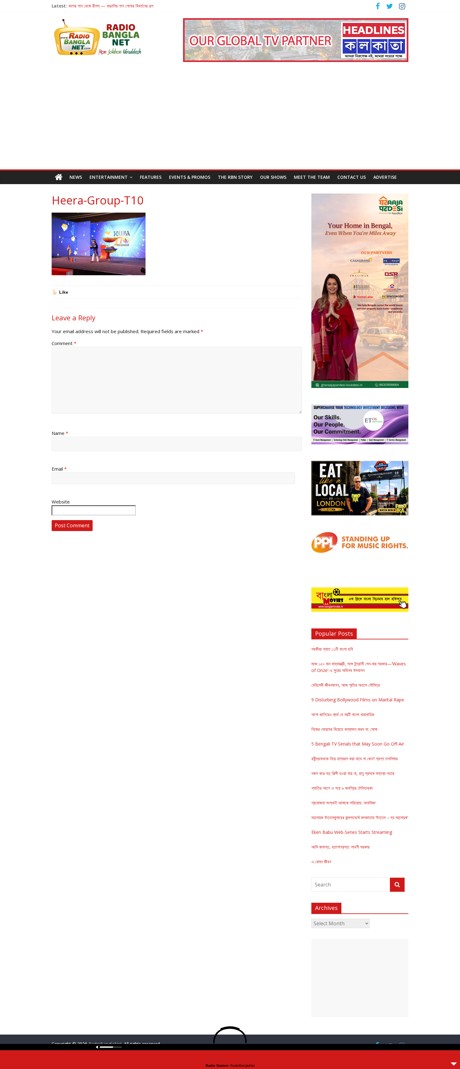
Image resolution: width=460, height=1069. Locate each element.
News (75, 177)
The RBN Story (235, 177)
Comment (64, 343)
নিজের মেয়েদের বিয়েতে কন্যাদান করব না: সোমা (344, 729)
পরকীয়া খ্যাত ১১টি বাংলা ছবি (332, 649)
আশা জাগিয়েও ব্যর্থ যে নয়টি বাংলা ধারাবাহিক (342, 714)
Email (59, 469)
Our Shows (273, 177)
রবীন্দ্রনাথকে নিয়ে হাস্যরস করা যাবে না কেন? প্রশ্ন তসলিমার (354, 759)
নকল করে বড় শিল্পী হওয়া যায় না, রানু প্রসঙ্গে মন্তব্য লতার (352, 773)
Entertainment (108, 177)
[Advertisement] (230, 122)
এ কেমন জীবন (321, 862)
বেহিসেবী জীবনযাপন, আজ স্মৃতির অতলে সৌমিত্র (345, 685)
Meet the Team (312, 177)
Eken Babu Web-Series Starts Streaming (351, 832)
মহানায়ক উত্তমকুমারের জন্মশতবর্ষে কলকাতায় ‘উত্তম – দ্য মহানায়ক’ (359, 817)
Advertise (385, 177)
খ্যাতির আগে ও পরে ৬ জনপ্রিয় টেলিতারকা (342, 788)
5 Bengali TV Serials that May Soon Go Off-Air (357, 744)
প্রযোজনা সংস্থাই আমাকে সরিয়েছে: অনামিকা (343, 803)
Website (61, 501)
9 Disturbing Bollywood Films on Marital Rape (357, 700)
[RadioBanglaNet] (59, 177)
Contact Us (351, 177)
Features (150, 177)
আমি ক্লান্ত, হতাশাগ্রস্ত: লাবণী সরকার (340, 847)
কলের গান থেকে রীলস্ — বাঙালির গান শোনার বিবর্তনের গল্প (111, 6)
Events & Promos (189, 177)
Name (60, 433)
